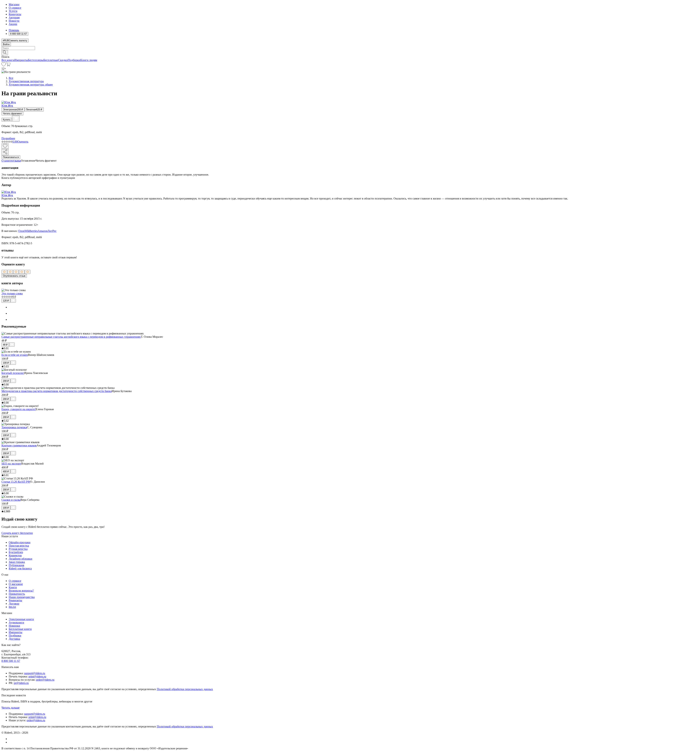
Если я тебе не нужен (14, 354)
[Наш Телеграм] (10, 742)
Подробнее (8, 138)
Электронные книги (21, 619)
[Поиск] (4, 52)
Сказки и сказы (10, 499)
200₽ (6, 381)
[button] (348, 52)
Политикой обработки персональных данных (185, 689)
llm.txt (12, 606)
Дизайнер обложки (20, 558)
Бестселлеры (36, 60)
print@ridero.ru (37, 676)
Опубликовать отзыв (14, 275)
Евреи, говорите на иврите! (18, 409)
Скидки (63, 60)
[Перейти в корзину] (8, 65)
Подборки (74, 60)
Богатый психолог (12, 373)
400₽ (6, 471)
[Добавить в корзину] (16, 118)
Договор (14, 603)
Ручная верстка (18, 548)
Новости (14, 20)
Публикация (16, 565)
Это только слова (12, 293)
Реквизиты (15, 600)
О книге (6, 160)
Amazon (42, 230)
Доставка (14, 638)
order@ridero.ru (45, 679)
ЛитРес (52, 230)
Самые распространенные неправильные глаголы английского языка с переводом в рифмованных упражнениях (71, 336)
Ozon (21, 230)
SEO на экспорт (11, 463)
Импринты (21, 60)
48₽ (5, 344)
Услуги (13, 11)
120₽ (6, 300)
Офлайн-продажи (19, 542)
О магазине (16, 584)
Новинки (14, 625)
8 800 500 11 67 (10, 660)
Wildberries (31, 230)
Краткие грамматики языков (19, 445)
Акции (13, 24)
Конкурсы (15, 14)
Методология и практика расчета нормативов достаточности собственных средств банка (56, 391)
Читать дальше (10, 707)
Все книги (7, 60)
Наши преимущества (22, 597)
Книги (13, 587)
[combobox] (348, 48)
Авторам (14, 17)
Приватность (17, 593)
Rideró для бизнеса (20, 568)
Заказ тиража (17, 561)
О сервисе (15, 7)
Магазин (14, 4)
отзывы (16, 160)
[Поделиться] (5, 152)
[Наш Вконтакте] (11, 738)
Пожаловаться (11, 157)
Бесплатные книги (20, 629)
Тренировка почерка (14, 427)
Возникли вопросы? (21, 590)
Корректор (15, 555)
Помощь (14, 30)
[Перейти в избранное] (3, 65)
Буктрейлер (16, 552)
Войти (6, 44)
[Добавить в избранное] (5, 146)
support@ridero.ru (34, 673)
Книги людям (88, 60)
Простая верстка (19, 545)
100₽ (6, 362)
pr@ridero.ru (21, 683)
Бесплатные (51, 60)
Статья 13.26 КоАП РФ (15, 481)
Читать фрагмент (12, 113)
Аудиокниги (16, 622)
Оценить (22, 141)
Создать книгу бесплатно (17, 532)
